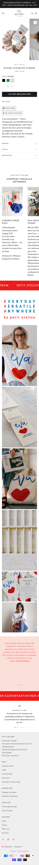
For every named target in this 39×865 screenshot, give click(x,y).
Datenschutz (7, 774)
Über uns (6, 829)
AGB (4, 770)
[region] (19, 714)
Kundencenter (8, 766)
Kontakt (5, 833)
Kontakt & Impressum (11, 782)
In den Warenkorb (19, 94)
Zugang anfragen (9, 792)
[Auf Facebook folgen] (3, 839)
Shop (4, 821)
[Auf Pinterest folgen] (13, 839)
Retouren (6, 778)
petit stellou (19, 64)
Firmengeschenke (9, 807)
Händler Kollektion (10, 796)
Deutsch (17, 847)
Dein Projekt (7, 811)
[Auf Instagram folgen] (8, 839)
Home (4, 825)
